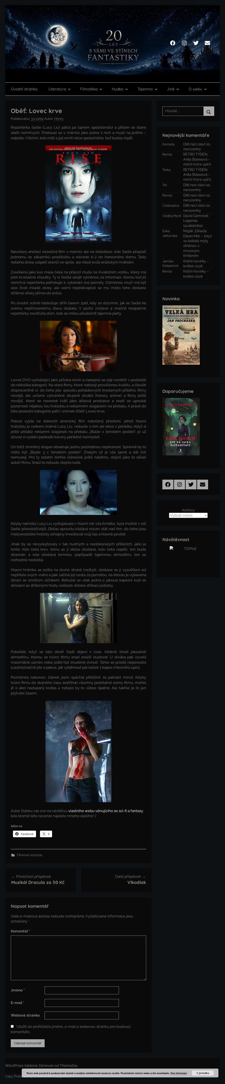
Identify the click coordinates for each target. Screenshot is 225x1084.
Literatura (57, 89)
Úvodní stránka (24, 89)
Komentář (21, 931)
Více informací (178, 1073)
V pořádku (202, 1073)
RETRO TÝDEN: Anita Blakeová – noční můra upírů (197, 159)
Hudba (117, 89)
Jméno (18, 990)
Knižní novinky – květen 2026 (196, 263)
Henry (59, 119)
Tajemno (145, 89)
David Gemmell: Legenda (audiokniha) (196, 221)
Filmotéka (89, 89)
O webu (195, 89)
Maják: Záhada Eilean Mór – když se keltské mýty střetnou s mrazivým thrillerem (197, 243)
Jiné (170, 89)
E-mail (17, 1002)
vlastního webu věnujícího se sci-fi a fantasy (105, 811)
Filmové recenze (29, 855)
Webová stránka (25, 1015)
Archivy (188, 510)
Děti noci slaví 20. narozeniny (197, 146)
